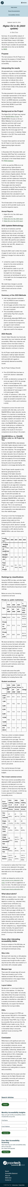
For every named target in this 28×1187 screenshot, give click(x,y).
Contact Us (8, 1180)
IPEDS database (8, 161)
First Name (5, 1120)
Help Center (14, 7)
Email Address (6, 1126)
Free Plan (6, 1152)
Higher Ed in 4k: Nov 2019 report (13, 221)
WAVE (5, 49)
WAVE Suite (8, 1177)
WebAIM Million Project (12, 116)
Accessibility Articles (14, 15)
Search (5, 1104)
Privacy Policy (21, 1185)
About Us (7, 1175)
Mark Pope (15, 32)
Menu (25, 3)
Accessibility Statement (11, 1173)
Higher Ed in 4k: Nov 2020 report (13, 219)
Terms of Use (15, 1185)
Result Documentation (14, 11)
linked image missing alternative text (12, 889)
